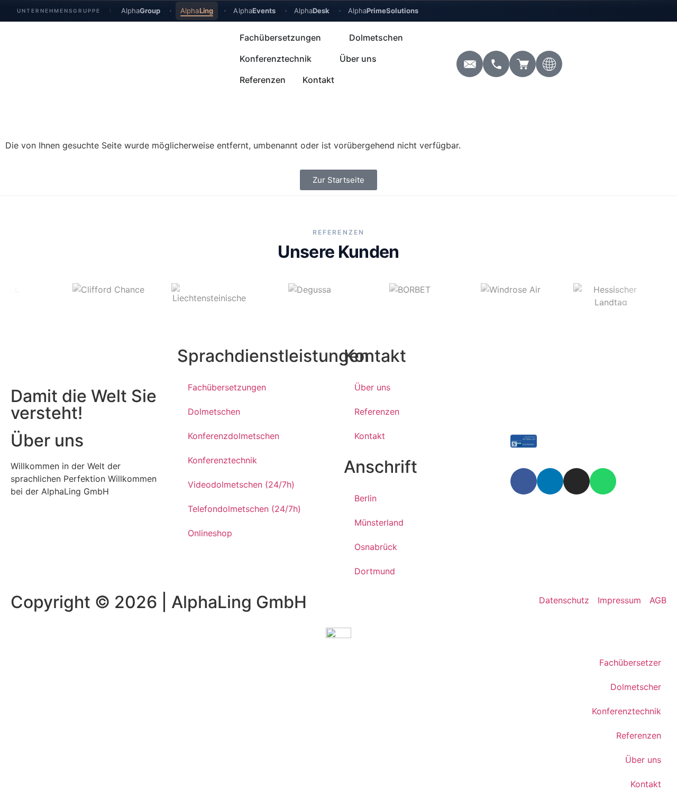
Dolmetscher (635, 687)
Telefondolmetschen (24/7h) (244, 508)
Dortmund (374, 571)
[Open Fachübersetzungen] (328, 37)
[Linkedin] (550, 481)
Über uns (372, 387)
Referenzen (376, 411)
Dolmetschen (214, 411)
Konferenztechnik (222, 460)
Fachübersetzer (630, 662)
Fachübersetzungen (227, 387)
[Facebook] (523, 481)
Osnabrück (375, 547)
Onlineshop (210, 533)
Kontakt (369, 436)
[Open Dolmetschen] (410, 37)
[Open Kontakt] (341, 79)
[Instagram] (576, 481)
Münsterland (379, 522)
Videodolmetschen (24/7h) (241, 484)
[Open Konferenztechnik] (318, 58)
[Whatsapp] (603, 481)
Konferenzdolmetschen (233, 436)
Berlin (365, 498)
